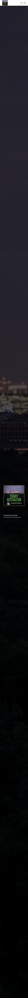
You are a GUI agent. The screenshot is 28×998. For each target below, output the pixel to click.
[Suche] (20, 3)
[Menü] (24, 3)
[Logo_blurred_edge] (11, 3)
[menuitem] (20, 3)
